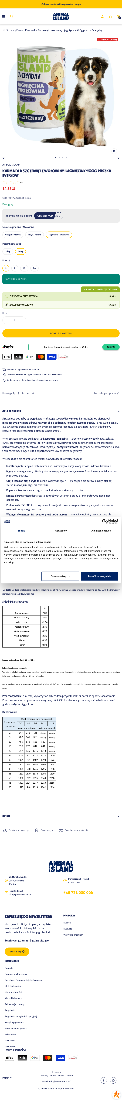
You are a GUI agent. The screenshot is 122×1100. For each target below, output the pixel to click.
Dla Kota (67, 928)
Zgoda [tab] (21, 530)
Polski (5, 1077)
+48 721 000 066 (78, 892)
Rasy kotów (10, 1046)
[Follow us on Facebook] (104, 1080)
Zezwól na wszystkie (99, 576)
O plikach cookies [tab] (101, 530)
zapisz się (15, 952)
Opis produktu (11, 411)
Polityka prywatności (15, 1022)
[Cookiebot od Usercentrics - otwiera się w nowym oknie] (104, 521)
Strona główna (14, 30)
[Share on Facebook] (18, 393)
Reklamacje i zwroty (14, 1004)
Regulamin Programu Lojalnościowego (24, 980)
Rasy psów (10, 1040)
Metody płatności (13, 992)
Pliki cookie (10, 1034)
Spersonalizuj (58, 576)
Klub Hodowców (13, 986)
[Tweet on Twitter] (27, 393)
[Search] (12, 16)
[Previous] (3, 158)
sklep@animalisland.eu (21, 894)
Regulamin (10, 1010)
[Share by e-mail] (33, 393)
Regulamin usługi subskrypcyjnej (21, 1016)
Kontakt (9, 968)
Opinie (6, 816)
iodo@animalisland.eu (59, 1081)
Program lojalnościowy (16, 974)
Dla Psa (67, 922)
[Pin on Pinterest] (23, 393)
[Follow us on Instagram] (113, 1080)
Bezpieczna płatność (76, 830)
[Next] (118, 158)
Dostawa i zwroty (19, 830)
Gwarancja (47, 830)
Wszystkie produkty (73, 935)
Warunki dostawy (13, 998)
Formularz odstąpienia (16, 1028)
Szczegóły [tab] (61, 530)
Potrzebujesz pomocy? (107, 393)
